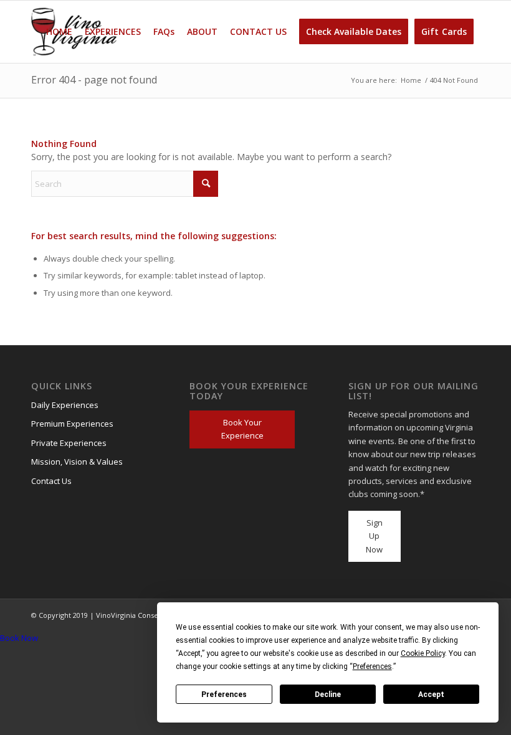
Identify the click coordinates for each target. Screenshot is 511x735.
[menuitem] (59, 32)
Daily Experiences (64, 404)
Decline (328, 694)
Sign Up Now (374, 536)
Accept (431, 694)
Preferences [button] (372, 666)
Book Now (19, 637)
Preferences (224, 694)
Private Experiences (69, 442)
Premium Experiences (72, 423)
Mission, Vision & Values (77, 461)
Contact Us (51, 480)
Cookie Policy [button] (423, 653)
